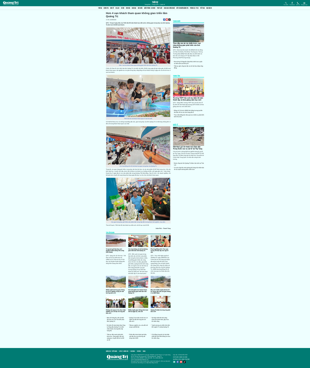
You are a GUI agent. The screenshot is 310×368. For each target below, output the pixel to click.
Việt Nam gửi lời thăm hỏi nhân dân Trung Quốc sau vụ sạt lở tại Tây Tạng (187, 148)
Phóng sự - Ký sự (194, 8)
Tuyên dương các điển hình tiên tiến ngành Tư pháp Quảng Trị (161, 326)
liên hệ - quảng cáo (123, 351)
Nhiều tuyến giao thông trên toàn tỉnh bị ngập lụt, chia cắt (138, 310)
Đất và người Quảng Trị (182, 8)
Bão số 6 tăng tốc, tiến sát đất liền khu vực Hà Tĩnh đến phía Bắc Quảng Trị (115, 319)
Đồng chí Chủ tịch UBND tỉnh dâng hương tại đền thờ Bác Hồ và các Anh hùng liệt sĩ (188, 111)
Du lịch (117, 8)
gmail (144, 351)
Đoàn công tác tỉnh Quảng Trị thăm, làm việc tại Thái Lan (189, 164)
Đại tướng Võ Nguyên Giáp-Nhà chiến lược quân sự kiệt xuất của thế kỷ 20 (188, 62)
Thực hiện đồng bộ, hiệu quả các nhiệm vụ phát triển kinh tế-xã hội (189, 115)
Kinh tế (112, 8)
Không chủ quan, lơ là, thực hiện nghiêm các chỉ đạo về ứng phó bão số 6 (116, 311)
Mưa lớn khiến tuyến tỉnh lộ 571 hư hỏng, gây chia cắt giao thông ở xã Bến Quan (161, 291)
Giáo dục (134, 8)
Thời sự (100, 8)
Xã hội (122, 8)
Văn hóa (128, 8)
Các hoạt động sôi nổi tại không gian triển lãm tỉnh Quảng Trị (138, 249)
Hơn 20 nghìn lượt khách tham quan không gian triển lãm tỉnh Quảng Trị (137, 291)
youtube (139, 351)
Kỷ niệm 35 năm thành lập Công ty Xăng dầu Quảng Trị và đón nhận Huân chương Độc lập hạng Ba (116, 328)
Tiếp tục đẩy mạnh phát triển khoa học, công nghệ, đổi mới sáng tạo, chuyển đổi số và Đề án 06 (115, 337)
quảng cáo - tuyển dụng (111, 351)
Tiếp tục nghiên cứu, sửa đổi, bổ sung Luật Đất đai (138, 326)
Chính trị (106, 8)
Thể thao (202, 8)
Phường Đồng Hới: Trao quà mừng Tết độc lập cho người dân (159, 250)
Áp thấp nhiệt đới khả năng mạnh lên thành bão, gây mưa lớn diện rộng (160, 319)
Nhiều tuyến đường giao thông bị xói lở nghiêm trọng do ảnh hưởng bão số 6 (115, 291)
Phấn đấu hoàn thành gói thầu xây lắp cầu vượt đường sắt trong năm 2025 (138, 336)
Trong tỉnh (147, 4)
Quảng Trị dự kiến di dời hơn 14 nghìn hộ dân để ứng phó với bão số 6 (138, 319)
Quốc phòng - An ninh (149, 8)
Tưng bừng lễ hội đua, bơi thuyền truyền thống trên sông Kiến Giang (115, 250)
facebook (132, 351)
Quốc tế (162, 4)
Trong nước (155, 4)
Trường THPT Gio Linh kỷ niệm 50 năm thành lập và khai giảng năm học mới (188, 99)
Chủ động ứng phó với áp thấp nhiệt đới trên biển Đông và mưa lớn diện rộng (161, 336)
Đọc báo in (209, 8)
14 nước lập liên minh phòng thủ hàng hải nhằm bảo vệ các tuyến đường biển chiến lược (189, 168)
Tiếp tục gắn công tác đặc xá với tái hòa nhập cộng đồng (188, 67)
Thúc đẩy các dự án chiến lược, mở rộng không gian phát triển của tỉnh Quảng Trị (187, 45)
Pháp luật (159, 8)
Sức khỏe (140, 8)
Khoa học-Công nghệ (169, 8)
